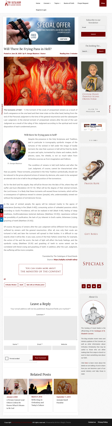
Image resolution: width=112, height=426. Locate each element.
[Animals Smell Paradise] (65, 386)
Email (40, 344)
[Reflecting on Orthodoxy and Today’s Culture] (40, 386)
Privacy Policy (103, 422)
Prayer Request (83, 3)
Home (38, 3)
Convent (46, 3)
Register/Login (41, 10)
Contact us (92, 422)
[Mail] (93, 286)
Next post (110, 109)
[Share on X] (1, 211)
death (21, 285)
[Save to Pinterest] (1, 215)
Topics (56, 3)
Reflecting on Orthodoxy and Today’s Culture (38, 402)
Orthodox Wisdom (11, 285)
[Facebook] (88, 286)
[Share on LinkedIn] (1, 219)
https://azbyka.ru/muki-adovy (65, 259)
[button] (90, 140)
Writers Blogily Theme (63, 422)
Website (64, 344)
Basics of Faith (69, 3)
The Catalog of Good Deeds (21, 422)
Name (15, 344)
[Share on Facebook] (1, 206)
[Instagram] (83, 286)
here (86, 363)
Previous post (2, 109)
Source (43, 54)
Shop (103, 3)
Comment (40, 315)
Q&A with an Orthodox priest (35, 285)
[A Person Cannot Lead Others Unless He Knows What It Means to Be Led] (15, 386)
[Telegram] (99, 286)
